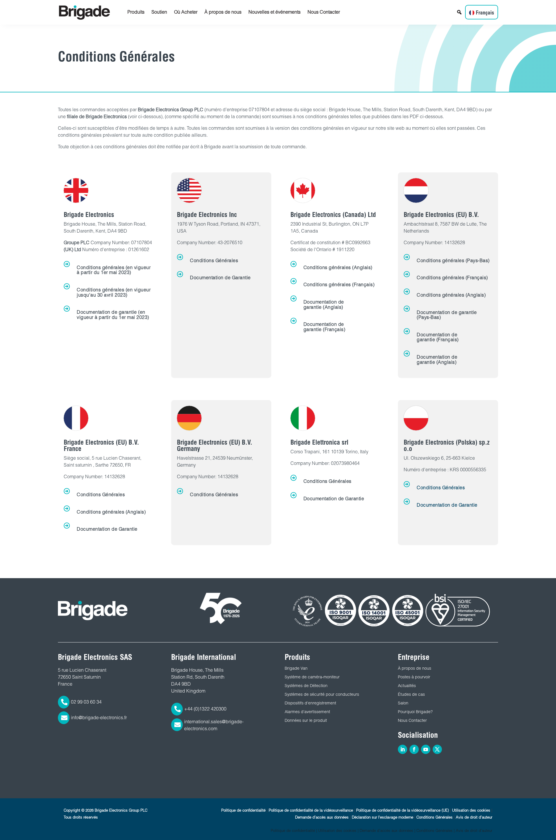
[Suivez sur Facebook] (414, 749)
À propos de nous (223, 12)
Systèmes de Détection (306, 685)
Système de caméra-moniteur (312, 676)
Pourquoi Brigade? (415, 711)
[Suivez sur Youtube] (425, 749)
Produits (136, 12)
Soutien (159, 12)
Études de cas (411, 694)
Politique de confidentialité (243, 810)
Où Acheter (185, 12)
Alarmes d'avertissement (307, 711)
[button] (459, 12)
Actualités (407, 685)
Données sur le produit (306, 720)
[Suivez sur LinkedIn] (402, 749)
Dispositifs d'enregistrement (310, 703)
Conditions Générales (434, 817)
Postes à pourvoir (414, 676)
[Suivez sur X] (437, 749)
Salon (403, 703)
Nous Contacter (324, 12)
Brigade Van (296, 668)
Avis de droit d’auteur (474, 817)
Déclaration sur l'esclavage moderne (382, 817)
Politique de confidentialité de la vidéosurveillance (311, 810)
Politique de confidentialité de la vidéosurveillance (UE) (402, 810)
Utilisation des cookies (471, 810)
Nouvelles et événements (274, 12)
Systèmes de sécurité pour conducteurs (322, 694)
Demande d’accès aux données (322, 817)
